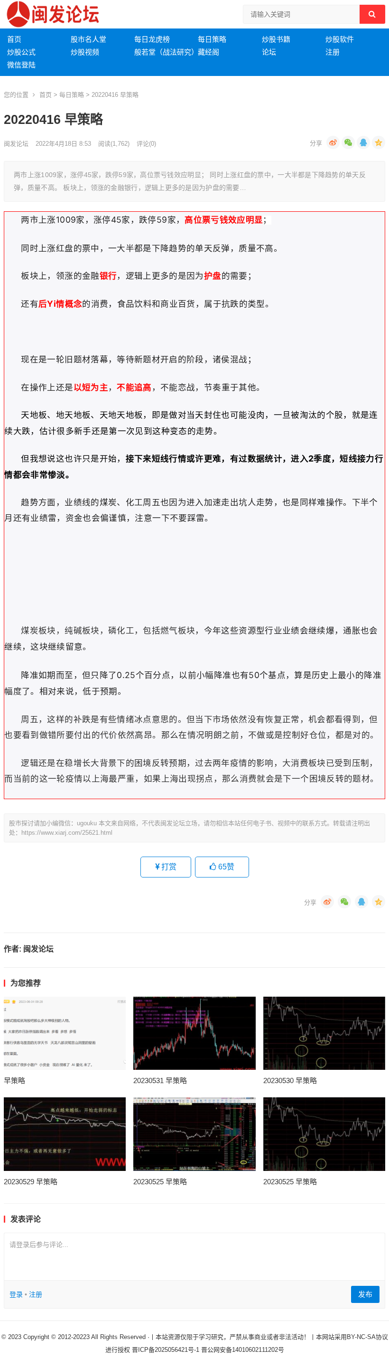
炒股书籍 (276, 39)
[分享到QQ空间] (378, 142)
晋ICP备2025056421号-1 (166, 1349)
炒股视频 (85, 52)
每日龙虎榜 (152, 39)
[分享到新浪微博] (333, 142)
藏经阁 (208, 52)
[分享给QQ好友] (363, 142)
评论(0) (146, 143)
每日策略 (212, 39)
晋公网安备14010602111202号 (242, 1349)
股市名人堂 (88, 39)
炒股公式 (21, 52)
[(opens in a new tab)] (65, 1033)
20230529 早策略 (30, 1182)
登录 (16, 1294)
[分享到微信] (348, 142)
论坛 (269, 52)
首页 (14, 39)
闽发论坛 (16, 143)
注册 (332, 52)
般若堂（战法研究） (166, 52)
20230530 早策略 (290, 1080)
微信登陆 (21, 65)
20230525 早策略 (160, 1182)
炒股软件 (339, 39)
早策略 (14, 1080)
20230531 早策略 (160, 1080)
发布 (365, 1294)
